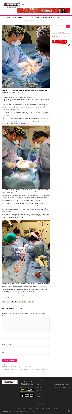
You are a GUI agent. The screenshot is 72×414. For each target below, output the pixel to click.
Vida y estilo (39, 396)
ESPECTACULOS (34, 20)
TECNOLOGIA (44, 17)
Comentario (5, 315)
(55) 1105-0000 (58, 391)
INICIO (8, 17)
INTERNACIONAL (22, 17)
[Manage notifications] (69, 411)
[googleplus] (31, 402)
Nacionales (39, 386)
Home (38, 384)
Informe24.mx (5, 411)
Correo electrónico (6, 344)
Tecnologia (39, 393)
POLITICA (37, 17)
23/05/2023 (10, 94)
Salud (38, 394)
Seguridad (39, 390)
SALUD (58, 17)
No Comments (17, 94)
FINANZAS (30, 17)
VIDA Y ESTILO (25, 20)
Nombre (4, 336)
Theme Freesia (16, 411)
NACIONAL (14, 17)
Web (3, 352)
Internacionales (40, 391)
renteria (4, 94)
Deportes (39, 388)
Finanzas (39, 387)
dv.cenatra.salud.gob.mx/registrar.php (11, 292)
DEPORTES (51, 17)
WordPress (22, 411)
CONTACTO (42, 20)
